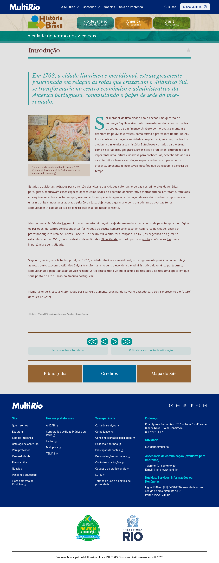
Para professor (21, 450)
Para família (19, 462)
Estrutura (17, 431)
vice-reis (157, 271)
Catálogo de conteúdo (25, 444)
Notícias (109, 7)
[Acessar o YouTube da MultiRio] (171, 405)
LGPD (99, 474)
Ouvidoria (151, 440)
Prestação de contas (108, 450)
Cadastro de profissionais (111, 468)
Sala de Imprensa (131, 7)
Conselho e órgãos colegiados (113, 437)
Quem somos (20, 425)
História (32, 314)
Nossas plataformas (60, 418)
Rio (64, 223)
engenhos (155, 234)
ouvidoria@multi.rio (157, 447)
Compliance (102, 431)
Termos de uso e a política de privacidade (113, 482)
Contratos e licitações (108, 462)
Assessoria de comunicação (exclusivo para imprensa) (175, 458)
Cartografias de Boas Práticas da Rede (66, 433)
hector (50, 441)
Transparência (105, 418)
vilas (95, 186)
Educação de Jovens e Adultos (59, 314)
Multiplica (52, 447)
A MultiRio (68, 7)
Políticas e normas (106, 444)
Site (14, 418)
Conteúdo (89, 7)
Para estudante (21, 456)
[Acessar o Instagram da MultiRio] (178, 405)
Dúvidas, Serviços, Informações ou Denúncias (168, 479)
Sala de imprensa (22, 437)
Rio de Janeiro (72, 208)
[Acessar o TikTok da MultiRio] (185, 405)
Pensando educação (24, 474)
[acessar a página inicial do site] (24, 6)
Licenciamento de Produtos (22, 482)
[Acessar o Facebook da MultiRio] (191, 405)
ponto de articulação (49, 276)
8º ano (41, 314)
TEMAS (51, 453)
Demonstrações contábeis (111, 456)
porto (146, 239)
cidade (136, 118)
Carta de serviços (106, 425)
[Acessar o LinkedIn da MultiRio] (205, 405)
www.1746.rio (162, 495)
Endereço (151, 418)
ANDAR (51, 425)
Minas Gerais (109, 239)
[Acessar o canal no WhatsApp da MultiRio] (198, 405)
